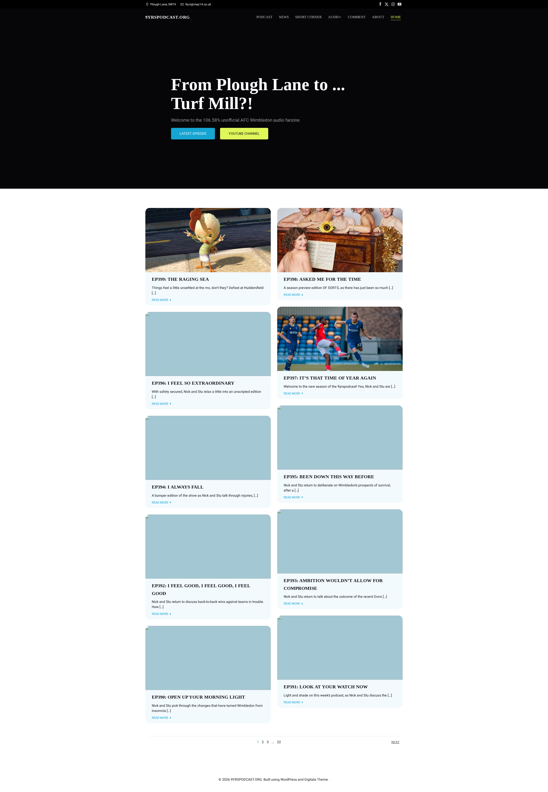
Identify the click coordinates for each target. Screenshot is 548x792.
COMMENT (357, 17)
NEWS (284, 17)
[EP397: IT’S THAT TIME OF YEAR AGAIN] (340, 338)
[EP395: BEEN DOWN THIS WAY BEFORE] (340, 437)
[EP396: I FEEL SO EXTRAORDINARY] (208, 343)
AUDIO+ (334, 17)
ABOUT (378, 17)
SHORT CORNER (308, 17)
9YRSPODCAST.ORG (167, 17)
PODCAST (264, 17)
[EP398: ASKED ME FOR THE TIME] (340, 239)
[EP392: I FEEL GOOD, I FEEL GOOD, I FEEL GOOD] (208, 546)
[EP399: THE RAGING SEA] (208, 239)
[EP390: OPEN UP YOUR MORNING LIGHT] (208, 657)
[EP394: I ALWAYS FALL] (208, 447)
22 (279, 742)
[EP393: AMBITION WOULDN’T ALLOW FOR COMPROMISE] (340, 541)
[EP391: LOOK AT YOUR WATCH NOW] (340, 647)
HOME (396, 17)
